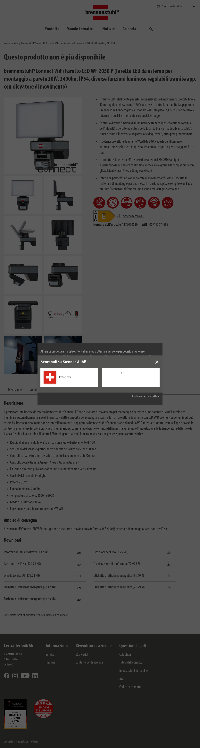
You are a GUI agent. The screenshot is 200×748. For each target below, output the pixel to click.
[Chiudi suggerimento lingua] (157, 362)
